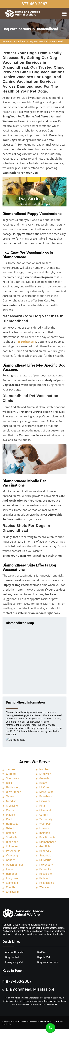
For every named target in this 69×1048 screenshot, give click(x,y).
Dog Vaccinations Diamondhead (46, 41)
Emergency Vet (14, 962)
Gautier (10, 860)
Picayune (44, 801)
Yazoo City (45, 819)
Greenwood (12, 892)
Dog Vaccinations (47, 962)
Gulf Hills (44, 846)
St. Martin (45, 860)
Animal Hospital (14, 952)
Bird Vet (41, 952)
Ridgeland (12, 842)
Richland (44, 878)
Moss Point (46, 792)
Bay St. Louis (47, 837)
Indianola (45, 833)
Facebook (7, 1024)
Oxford (10, 828)
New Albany (46, 864)
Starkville (11, 837)
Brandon (11, 833)
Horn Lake (12, 823)
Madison (11, 814)
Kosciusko (45, 874)
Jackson (11, 769)
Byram (43, 783)
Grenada (44, 778)
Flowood (44, 828)
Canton (43, 814)
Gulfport (11, 774)
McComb (44, 787)
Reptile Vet (43, 957)
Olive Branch (13, 792)
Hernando (12, 874)
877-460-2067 (34, 3)
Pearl (9, 819)
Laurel (9, 869)
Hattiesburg (13, 787)
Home (6, 41)
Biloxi (9, 783)
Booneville (45, 851)
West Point (45, 823)
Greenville (12, 805)
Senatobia (45, 855)
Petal (42, 805)
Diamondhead (18, 41)
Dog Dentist (12, 957)
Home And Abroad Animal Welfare (32, 1021)
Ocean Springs (14, 864)
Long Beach (13, 878)
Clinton (10, 810)
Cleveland (45, 810)
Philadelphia (46, 883)
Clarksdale (12, 883)
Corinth (10, 887)
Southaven (12, 778)
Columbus (12, 846)
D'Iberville (45, 774)
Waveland (45, 887)
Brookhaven (46, 796)
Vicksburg (12, 855)
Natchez (44, 769)
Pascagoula (13, 851)
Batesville (45, 869)
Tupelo (10, 796)
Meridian (11, 801)
